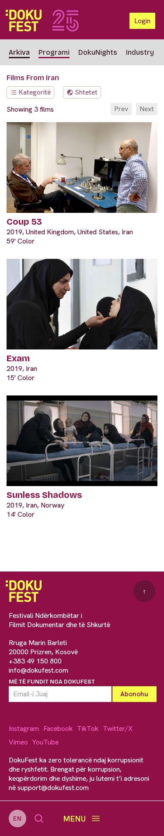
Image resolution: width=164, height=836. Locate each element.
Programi (54, 52)
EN (17, 818)
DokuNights (97, 52)
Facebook (58, 728)
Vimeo (18, 742)
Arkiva (19, 52)
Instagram (24, 728)
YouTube (45, 742)
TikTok (87, 728)
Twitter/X (118, 728)
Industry (140, 52)
